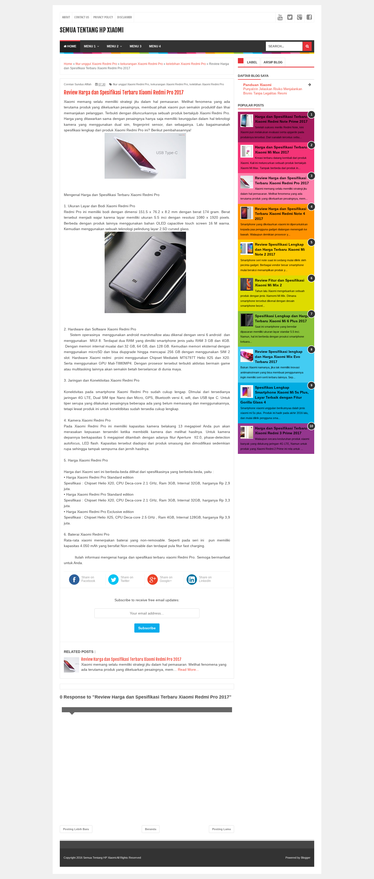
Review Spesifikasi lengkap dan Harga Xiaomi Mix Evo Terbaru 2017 (279, 357)
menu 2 (113, 46)
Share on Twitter (127, 579)
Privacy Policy (103, 17)
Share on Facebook (88, 579)
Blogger (305, 857)
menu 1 (90, 46)
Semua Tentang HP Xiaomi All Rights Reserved (112, 857)
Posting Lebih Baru (76, 829)
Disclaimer (124, 17)
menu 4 (155, 46)
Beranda (150, 829)
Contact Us (81, 17)
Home (71, 46)
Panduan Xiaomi (257, 85)
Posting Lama (221, 829)
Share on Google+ (166, 579)
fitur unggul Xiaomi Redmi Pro (131, 84)
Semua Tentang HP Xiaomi (92, 30)
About (66, 17)
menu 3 (135, 46)
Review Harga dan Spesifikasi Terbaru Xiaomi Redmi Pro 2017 (131, 659)
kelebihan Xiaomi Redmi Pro (207, 84)
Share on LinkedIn (205, 579)
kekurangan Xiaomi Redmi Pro (169, 84)
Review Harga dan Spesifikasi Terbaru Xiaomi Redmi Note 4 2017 (280, 214)
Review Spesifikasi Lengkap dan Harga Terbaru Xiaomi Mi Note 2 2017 (280, 249)
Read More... (188, 669)
